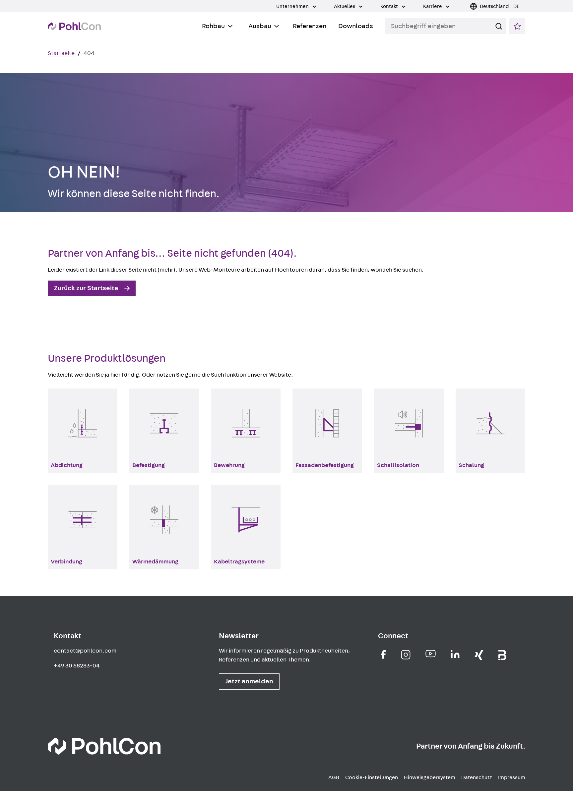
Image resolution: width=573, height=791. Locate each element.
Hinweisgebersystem (429, 777)
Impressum (511, 777)
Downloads (355, 26)
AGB (333, 777)
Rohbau (213, 26)
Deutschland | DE (499, 6)
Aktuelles (345, 6)
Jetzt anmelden (249, 681)
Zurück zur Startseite (86, 288)
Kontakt (389, 6)
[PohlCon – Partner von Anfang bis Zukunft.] (74, 26)
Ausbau (259, 26)
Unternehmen (293, 6)
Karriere (433, 6)
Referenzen (309, 26)
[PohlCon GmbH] (383, 654)
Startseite (61, 53)
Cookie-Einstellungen (371, 777)
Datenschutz (476, 777)
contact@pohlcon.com (85, 651)
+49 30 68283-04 (77, 666)
